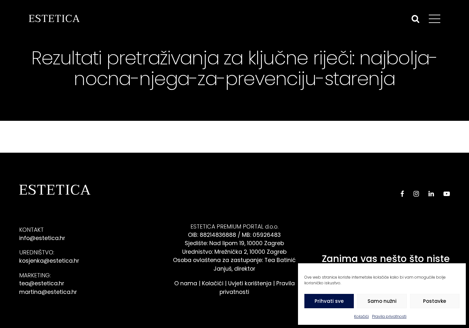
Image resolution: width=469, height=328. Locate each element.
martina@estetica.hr (48, 292)
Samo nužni (382, 301)
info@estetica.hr (42, 238)
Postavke (434, 301)
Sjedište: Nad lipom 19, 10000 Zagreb (234, 243)
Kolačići (361, 316)
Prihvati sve (329, 301)
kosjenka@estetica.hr (49, 261)
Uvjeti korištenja (250, 283)
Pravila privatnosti (389, 316)
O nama (185, 283)
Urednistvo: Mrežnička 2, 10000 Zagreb (234, 252)
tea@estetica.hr (41, 283)
